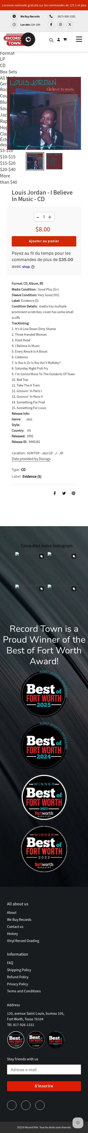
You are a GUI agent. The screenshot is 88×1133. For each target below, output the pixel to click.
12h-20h (30, 24)
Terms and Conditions (24, 991)
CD (23, 469)
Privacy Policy (17, 984)
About (11, 912)
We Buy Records (30, 16)
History (12, 933)
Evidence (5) (32, 476)
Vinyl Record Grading (23, 940)
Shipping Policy (19, 969)
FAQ (10, 962)
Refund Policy (17, 976)
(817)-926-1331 (66, 16)
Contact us (15, 926)
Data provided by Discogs (31, 458)
